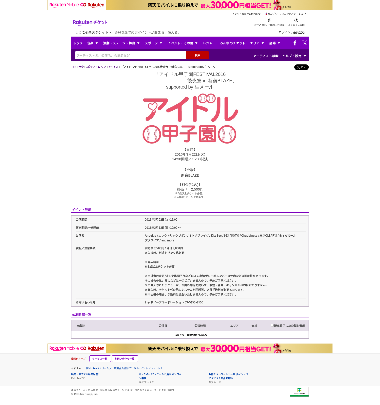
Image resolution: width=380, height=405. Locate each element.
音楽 (90, 43)
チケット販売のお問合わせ (246, 13)
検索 (197, 55)
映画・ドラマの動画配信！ (85, 374)
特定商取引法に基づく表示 (137, 390)
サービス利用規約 (164, 390)
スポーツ (151, 43)
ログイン (285, 32)
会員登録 (299, 32)
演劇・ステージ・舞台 (119, 43)
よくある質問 (90, 390)
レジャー (209, 43)
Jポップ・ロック (96, 67)
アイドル (113, 67)
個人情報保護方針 (110, 390)
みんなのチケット (233, 43)
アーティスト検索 (265, 55)
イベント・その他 (180, 43)
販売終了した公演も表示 (289, 326)
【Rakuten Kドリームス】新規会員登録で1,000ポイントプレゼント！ (124, 368)
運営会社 (76, 390)
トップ (78, 43)
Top (73, 67)
